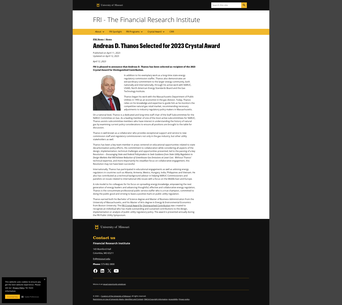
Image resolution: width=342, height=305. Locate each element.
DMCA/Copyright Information (156, 299)
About (100, 31)
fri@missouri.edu (101, 258)
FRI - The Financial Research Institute (146, 19)
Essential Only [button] (12, 297)
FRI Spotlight (115, 31)
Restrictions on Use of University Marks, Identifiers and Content (118, 299)
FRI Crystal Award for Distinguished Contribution (146, 205)
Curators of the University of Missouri (116, 296)
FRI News (98, 40)
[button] (30, 297)
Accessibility (173, 299)
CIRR (172, 31)
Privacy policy (184, 299)
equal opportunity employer (114, 284)
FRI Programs (134, 31)
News (109, 40)
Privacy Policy (19, 288)
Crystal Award (156, 31)
